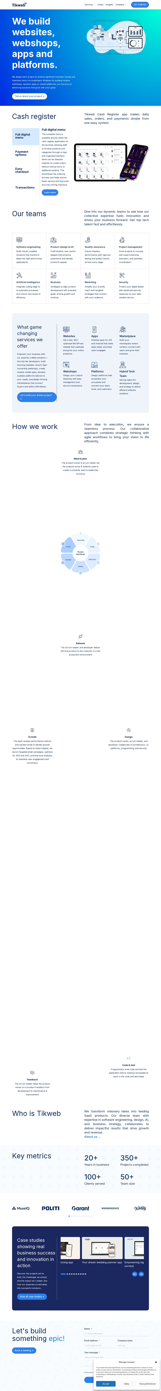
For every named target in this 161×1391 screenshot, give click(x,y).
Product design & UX (62, 247)
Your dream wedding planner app (102, 1262)
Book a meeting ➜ (24, 1350)
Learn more (50, 192)
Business (56, 282)
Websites (69, 336)
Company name (124, 1340)
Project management (130, 247)
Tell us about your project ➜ (29, 96)
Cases (100, 4)
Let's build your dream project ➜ (36, 397)
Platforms (97, 371)
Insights (109, 4)
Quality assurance (95, 247)
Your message (91, 1352)
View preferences (147, 1384)
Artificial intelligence (28, 282)
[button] (156, 1362)
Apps (94, 336)
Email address (91, 1340)
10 (91, 1216)
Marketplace (127, 336)
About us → (92, 1136)
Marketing (90, 282)
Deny (126, 1384)
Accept (106, 1384)
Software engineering (28, 247)
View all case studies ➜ (32, 1296)
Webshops (70, 371)
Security (123, 282)
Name (87, 1328)
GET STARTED (140, 5)
